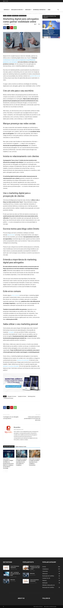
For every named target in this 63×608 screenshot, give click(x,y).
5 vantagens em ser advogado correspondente (10, 417)
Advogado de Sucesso (12, 396)
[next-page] (6, 471)
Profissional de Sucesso (8, 398)
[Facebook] (4, 27)
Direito (8, 13)
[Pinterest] (11, 27)
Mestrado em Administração (50, 606)
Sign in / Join (5, 1)
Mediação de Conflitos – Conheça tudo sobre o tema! (35, 568)
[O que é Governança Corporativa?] (6, 568)
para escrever (11, 235)
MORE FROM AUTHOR (20, 446)
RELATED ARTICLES (9, 446)
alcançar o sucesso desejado (11, 366)
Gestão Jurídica (15, 15)
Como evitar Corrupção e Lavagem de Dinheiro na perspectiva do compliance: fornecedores (34, 462)
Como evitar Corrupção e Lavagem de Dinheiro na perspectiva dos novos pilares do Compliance (21, 462)
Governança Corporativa (39, 9)
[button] (58, 9)
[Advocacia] (6, 581)
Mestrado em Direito (38, 606)
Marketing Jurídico (22, 15)
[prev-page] (4, 471)
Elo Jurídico (6, 24)
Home (4, 13)
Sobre (49, 9)
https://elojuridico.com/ (18, 429)
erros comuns (15, 295)
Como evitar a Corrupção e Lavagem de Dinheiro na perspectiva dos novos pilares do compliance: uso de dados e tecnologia (8, 463)
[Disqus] (21, 495)
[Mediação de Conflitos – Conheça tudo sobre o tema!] (26, 568)
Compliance (28, 9)
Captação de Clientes (22, 396)
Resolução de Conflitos (17, 9)
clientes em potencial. (23, 360)
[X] (8, 27)
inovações (11, 332)
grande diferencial (35, 76)
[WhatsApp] (15, 27)
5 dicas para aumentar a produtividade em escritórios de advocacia (32, 418)
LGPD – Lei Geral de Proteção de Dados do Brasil (15, 574)
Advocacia (6, 9)
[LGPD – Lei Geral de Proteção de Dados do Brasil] (6, 574)
